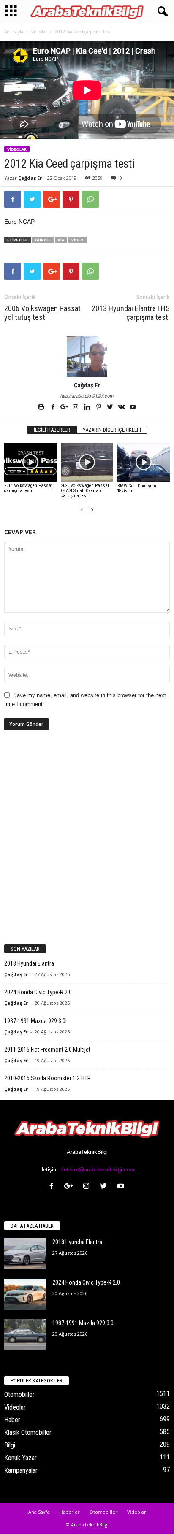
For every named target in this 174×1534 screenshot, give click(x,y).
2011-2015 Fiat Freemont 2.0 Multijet (47, 1049)
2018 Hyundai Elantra (29, 963)
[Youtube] (133, 408)
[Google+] (65, 408)
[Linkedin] (87, 408)
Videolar (39, 32)
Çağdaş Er (30, 178)
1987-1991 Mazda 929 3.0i (35, 1020)
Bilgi (9, 1445)
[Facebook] (53, 408)
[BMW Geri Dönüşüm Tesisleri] (143, 462)
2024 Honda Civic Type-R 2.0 (38, 992)
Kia (61, 240)
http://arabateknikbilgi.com (87, 395)
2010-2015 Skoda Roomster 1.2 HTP (47, 1078)
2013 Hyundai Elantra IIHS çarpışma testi (131, 313)
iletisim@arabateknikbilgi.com (97, 1169)
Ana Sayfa (13, 32)
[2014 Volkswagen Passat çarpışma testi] (30, 462)
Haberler (70, 1512)
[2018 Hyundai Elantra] (25, 1254)
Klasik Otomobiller (28, 1432)
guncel (43, 240)
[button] (161, 12)
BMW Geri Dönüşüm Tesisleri (136, 488)
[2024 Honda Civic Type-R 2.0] (25, 1294)
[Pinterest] (99, 408)
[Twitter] (110, 408)
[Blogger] (42, 408)
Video (77, 240)
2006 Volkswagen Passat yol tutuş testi (42, 313)
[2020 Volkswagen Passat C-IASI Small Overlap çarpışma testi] (87, 462)
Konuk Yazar (20, 1458)
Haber (12, 1420)
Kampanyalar (21, 1470)
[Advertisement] (87, 841)
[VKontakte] (122, 408)
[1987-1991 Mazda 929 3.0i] (25, 1335)
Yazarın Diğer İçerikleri (112, 430)
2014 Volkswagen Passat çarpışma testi (28, 488)
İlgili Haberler (52, 430)
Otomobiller (19, 1395)
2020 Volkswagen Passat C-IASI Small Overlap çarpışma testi (85, 490)
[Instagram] (76, 408)
